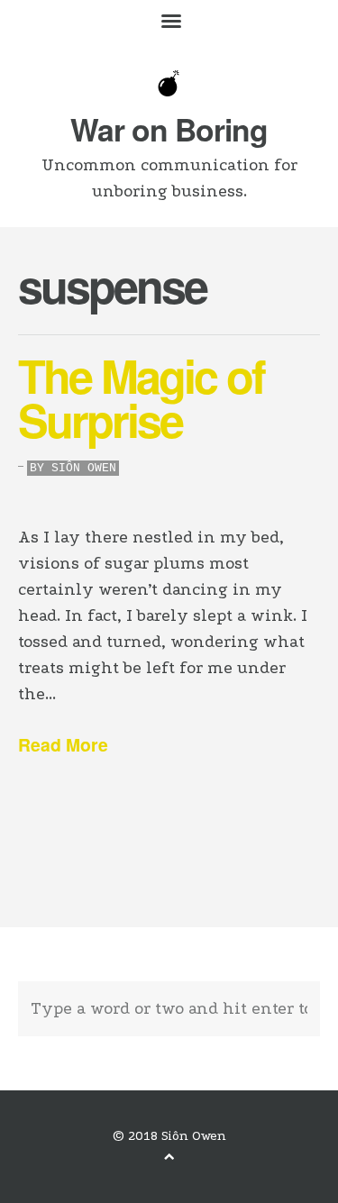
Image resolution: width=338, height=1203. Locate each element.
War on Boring (169, 128)
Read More (63, 744)
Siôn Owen (83, 468)
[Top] (169, 1156)
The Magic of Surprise (141, 396)
